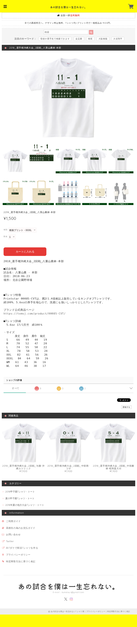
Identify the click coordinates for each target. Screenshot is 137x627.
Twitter (10, 541)
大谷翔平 (117, 38)
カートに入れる (25, 251)
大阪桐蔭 (103, 38)
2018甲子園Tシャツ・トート (20, 491)
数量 (5, 236)
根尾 (90, 38)
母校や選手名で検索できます (55, 38)
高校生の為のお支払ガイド (20, 527)
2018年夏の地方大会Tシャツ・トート (24, 504)
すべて (15, 388)
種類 (5, 230)
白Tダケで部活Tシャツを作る (22, 547)
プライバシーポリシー (18, 554)
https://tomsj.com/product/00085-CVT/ (35, 313)
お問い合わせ (13, 534)
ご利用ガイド (13, 521)
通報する (126, 407)
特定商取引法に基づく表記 (20, 561)
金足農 (78, 38)
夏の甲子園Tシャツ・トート (19, 498)
